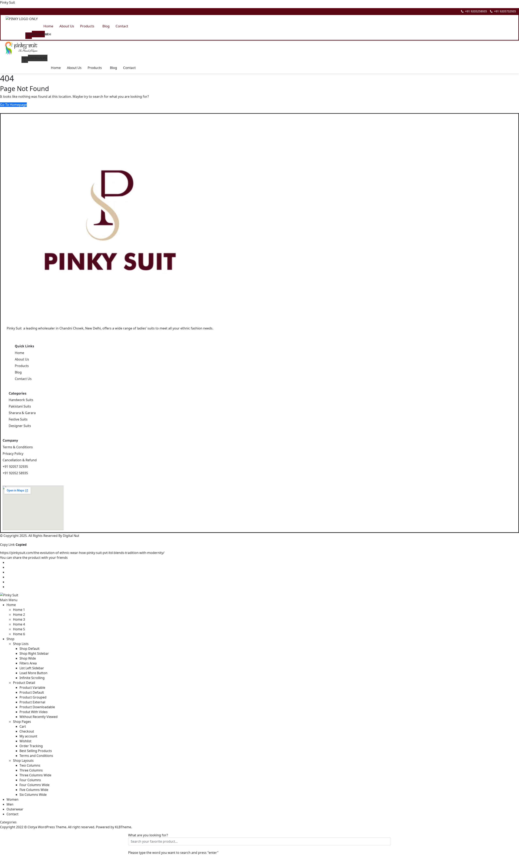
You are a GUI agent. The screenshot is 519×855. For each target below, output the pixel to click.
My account (28, 736)
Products (87, 26)
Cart (22, 726)
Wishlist (25, 741)
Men (9, 804)
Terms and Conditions (36, 755)
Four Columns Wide (34, 785)
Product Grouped (32, 697)
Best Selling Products (35, 751)
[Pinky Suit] (9, 595)
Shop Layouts (23, 760)
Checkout (26, 731)
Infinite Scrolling (32, 678)
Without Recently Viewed (38, 716)
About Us (66, 26)
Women (12, 799)
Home (48, 26)
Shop (10, 639)
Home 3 (19, 619)
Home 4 (19, 624)
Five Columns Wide (33, 789)
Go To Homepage (13, 104)
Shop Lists (21, 644)
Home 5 (19, 629)
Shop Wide (27, 658)
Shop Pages (22, 721)
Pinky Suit (7, 2)
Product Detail (24, 682)
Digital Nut (71, 535)
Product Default (31, 692)
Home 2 (19, 614)
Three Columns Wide (35, 775)
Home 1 (19, 609)
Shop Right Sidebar (34, 653)
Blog (105, 26)
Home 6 (19, 634)
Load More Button (33, 673)
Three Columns (31, 770)
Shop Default (29, 648)
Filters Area (28, 663)
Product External (32, 702)
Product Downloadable (37, 707)
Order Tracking (31, 746)
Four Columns (30, 780)
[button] (88, 26)
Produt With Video (33, 712)
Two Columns (29, 765)
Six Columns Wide (33, 794)
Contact (122, 26)
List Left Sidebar (31, 668)
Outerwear (14, 809)
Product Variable (32, 687)
